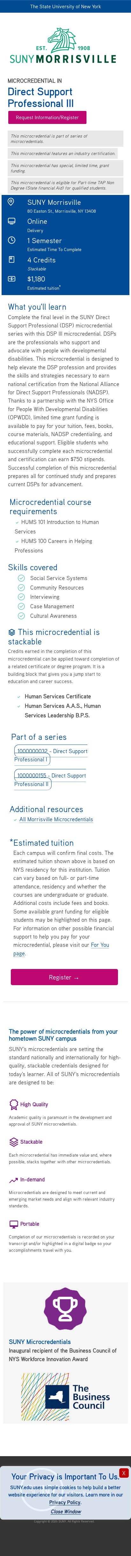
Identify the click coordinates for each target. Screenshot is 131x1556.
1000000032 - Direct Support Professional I (50, 755)
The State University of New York (65, 6)
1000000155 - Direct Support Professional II (50, 779)
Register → (64, 977)
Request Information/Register (47, 117)
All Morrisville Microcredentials (56, 819)
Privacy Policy (64, 1502)
